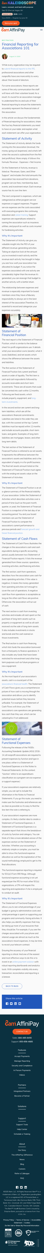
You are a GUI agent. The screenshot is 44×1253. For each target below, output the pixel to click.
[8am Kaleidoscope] (19, 2)
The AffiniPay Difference (22, 1155)
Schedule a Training (22, 1134)
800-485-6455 (25, 1038)
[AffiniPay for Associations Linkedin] (15, 1003)
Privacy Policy (8, 1220)
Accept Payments (22, 1056)
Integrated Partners (22, 1091)
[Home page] (13, 30)
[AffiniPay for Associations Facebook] (7, 1003)
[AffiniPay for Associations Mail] (19, 1003)
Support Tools (22, 1124)
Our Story (22, 1150)
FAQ (22, 1178)
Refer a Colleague (22, 1173)
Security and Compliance (22, 1065)
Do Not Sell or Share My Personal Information (22, 1225)
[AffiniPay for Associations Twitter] (11, 1003)
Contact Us (22, 1032)
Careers (22, 1169)
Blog (22, 1164)
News (22, 1159)
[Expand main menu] (41, 30)
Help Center (22, 1129)
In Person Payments (22, 1070)
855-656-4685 (26, 1041)
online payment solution (23, 961)
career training (21, 215)
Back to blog (12, 986)
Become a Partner (22, 1096)
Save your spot (11, 23)
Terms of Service (23, 1220)
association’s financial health (14, 684)
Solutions (22, 1106)
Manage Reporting (22, 1061)
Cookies (27, 1223)
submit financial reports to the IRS (19, 68)
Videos (22, 1075)
